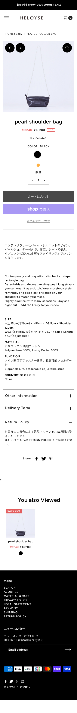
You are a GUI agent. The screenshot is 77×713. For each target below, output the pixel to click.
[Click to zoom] (67, 48)
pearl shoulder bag (20, 541)
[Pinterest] (17, 682)
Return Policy (17, 422)
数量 (38, 172)
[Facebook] (6, 682)
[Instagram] (22, 682)
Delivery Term (17, 408)
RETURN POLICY (15, 616)
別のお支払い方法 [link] (38, 221)
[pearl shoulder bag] (20, 523)
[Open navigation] (6, 17)
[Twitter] (11, 682)
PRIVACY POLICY (15, 600)
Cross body (14, 33)
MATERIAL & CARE (17, 596)
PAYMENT (11, 608)
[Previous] (10, 48)
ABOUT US (11, 591)
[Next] (20, 48)
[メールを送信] (67, 649)
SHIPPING (11, 612)
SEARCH (10, 587)
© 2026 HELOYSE (16, 687)
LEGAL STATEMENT (17, 604)
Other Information (21, 396)
